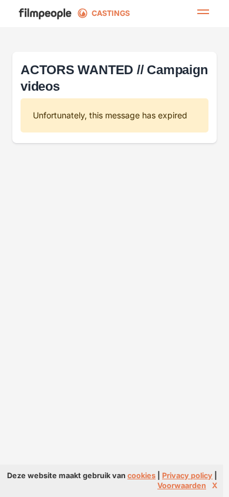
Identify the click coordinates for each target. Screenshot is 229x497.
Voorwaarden (181, 485)
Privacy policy (187, 475)
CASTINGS (111, 13)
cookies (141, 475)
